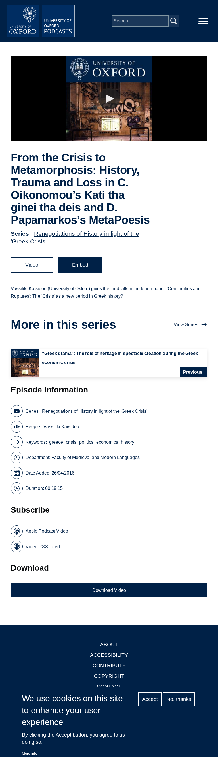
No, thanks (179, 699)
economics (107, 442)
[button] (109, 98)
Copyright (109, 676)
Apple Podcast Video (47, 531)
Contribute (109, 665)
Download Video (109, 590)
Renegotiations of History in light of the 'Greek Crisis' (94, 411)
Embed (80, 265)
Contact (109, 686)
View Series (186, 324)
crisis (71, 442)
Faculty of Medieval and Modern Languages (95, 457)
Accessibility (109, 655)
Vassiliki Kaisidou (61, 426)
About (109, 644)
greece (56, 442)
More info (29, 753)
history (127, 442)
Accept (150, 699)
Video (31, 265)
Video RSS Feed (43, 546)
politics (86, 442)
